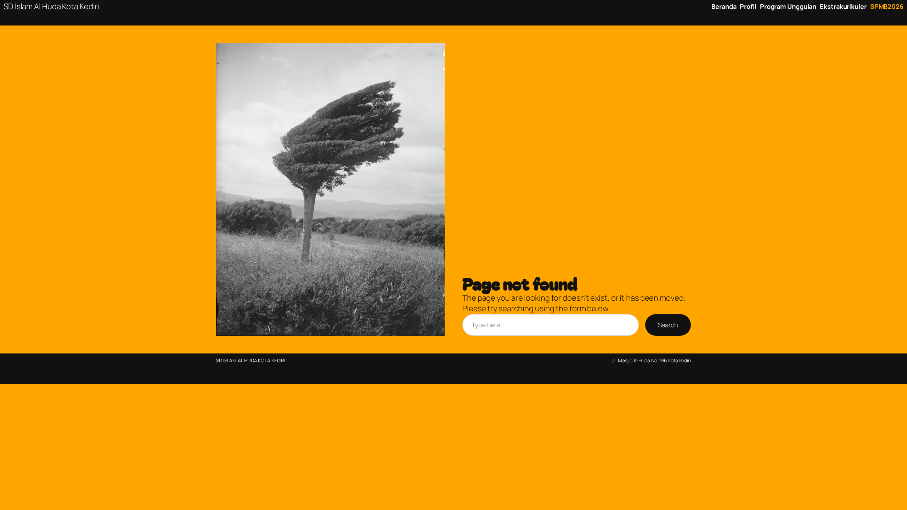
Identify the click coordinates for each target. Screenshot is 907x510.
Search (668, 325)
